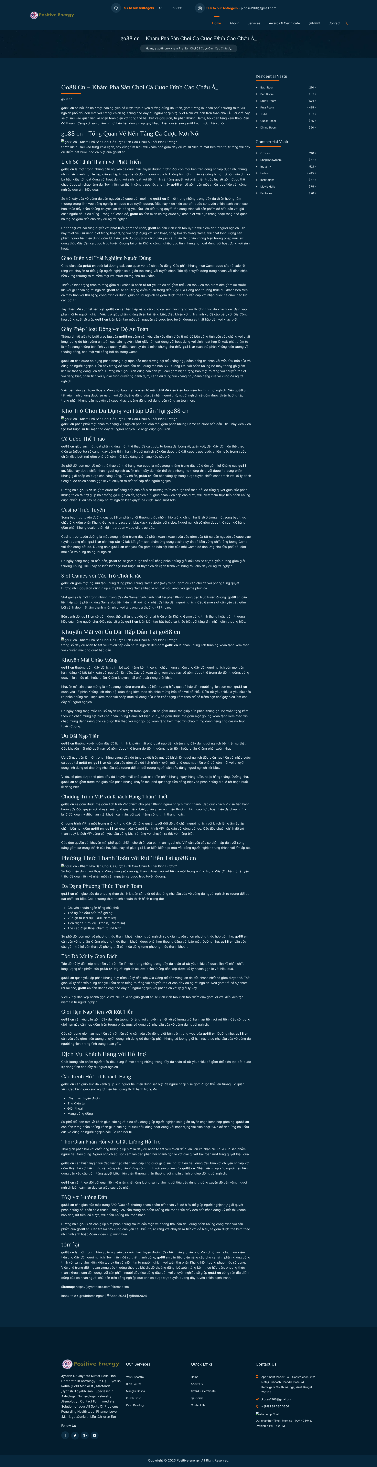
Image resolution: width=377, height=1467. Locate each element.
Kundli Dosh (133, 1398)
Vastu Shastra (135, 1377)
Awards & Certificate (284, 23)
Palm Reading (135, 1405)
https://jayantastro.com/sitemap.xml (103, 1287)
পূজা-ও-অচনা (197, 1398)
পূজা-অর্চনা (314, 23)
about (234, 23)
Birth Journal (134, 1384)
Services (254, 23)
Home (149, 48)
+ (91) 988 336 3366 (275, 1406)
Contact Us (198, 1405)
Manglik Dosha (135, 1391)
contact (334, 23)
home (216, 23)
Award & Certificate (203, 1391)
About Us (197, 1384)
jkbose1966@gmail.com (277, 1399)
